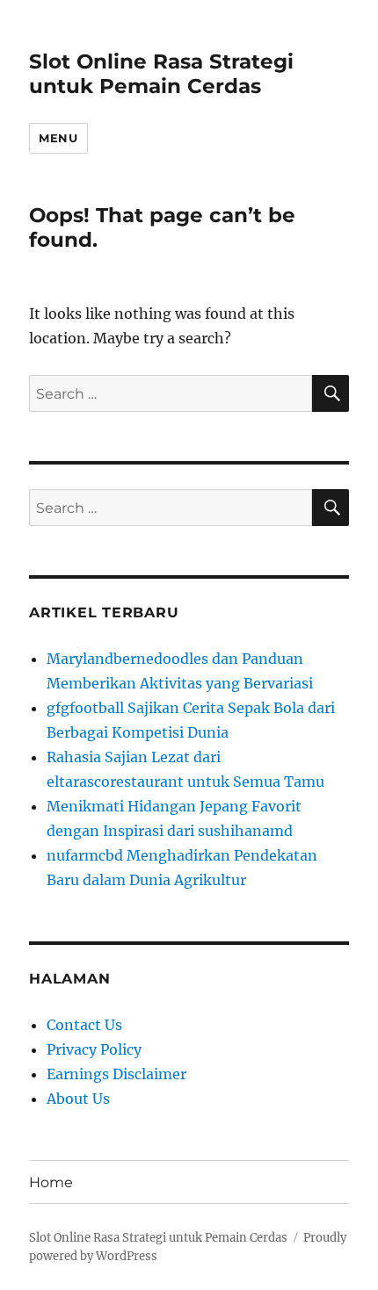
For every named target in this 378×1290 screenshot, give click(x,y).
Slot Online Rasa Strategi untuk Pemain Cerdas (161, 73)
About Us (78, 1098)
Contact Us (84, 1025)
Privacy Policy (94, 1049)
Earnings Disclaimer (116, 1074)
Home (51, 1182)
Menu (58, 138)
